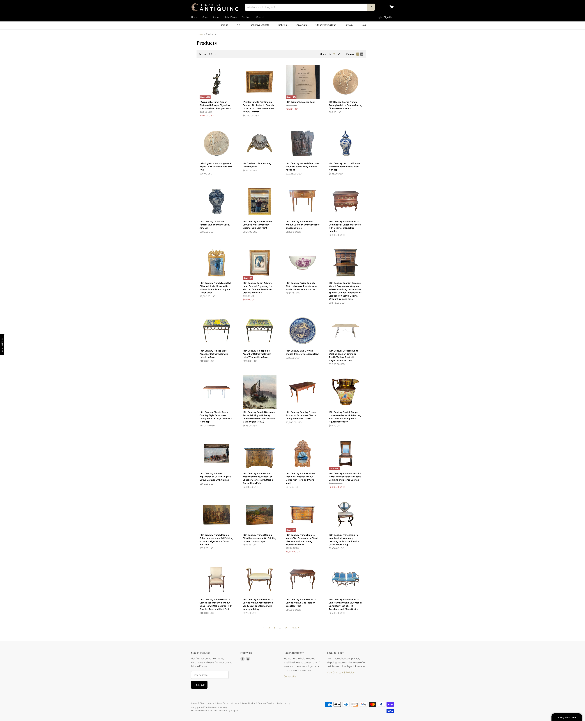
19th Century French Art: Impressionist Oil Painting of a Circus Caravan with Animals (215, 476)
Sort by (202, 54)
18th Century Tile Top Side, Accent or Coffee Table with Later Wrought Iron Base (257, 354)
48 (339, 54)
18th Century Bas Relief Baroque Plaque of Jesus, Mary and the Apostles (302, 166)
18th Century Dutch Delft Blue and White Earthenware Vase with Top (344, 166)
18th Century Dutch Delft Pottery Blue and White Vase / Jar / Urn (215, 224)
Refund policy (283, 703)
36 (334, 54)
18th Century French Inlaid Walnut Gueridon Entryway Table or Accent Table (302, 224)
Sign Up (199, 685)
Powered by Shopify (228, 710)
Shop (205, 17)
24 (329, 54)
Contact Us (290, 676)
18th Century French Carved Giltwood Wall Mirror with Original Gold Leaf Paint (257, 224)
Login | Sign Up (384, 17)
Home (194, 17)
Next (294, 627)
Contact (246, 17)
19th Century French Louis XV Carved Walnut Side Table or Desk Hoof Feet (301, 602)
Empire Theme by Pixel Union (204, 710)
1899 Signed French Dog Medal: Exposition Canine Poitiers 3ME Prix (216, 166)
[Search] (371, 7)
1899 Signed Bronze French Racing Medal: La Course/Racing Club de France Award (345, 105)
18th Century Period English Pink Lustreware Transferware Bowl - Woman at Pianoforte (301, 286)
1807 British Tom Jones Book (300, 101)
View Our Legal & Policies (341, 672)
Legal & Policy (248, 703)
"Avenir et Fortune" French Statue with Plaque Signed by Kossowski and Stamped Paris (215, 105)
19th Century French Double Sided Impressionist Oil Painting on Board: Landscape (259, 538)
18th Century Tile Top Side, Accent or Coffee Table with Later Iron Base (214, 354)
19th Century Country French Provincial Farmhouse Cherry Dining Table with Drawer (301, 415)
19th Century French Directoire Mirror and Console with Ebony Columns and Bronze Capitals (345, 476)
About (216, 17)
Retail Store (231, 17)
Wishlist (260, 17)
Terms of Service (266, 703)
